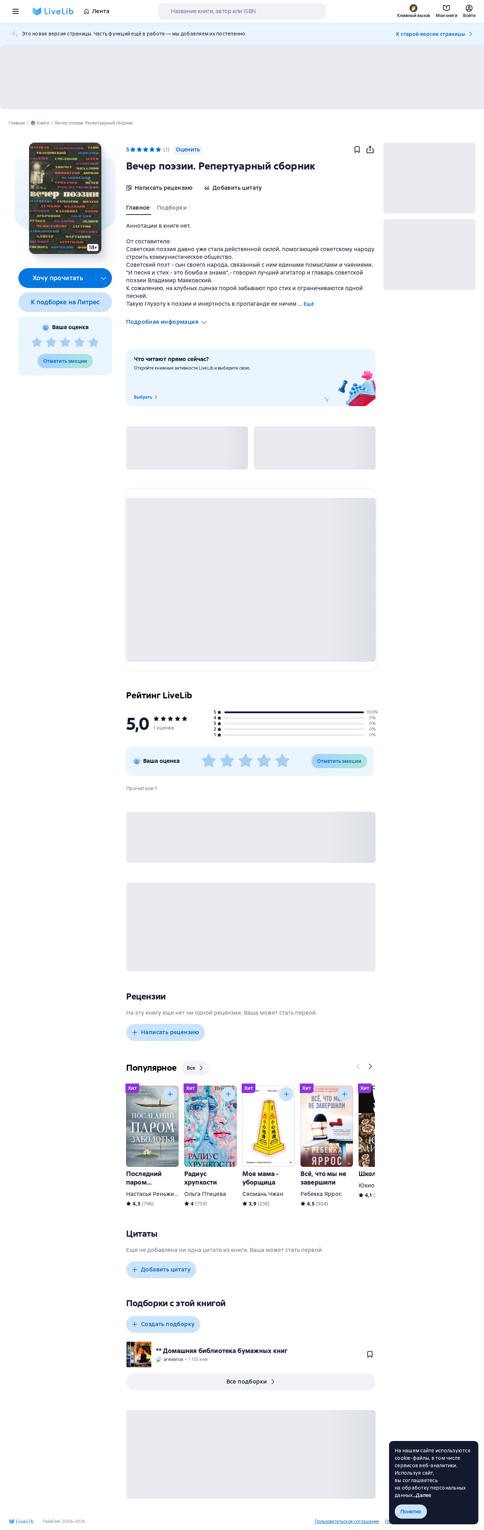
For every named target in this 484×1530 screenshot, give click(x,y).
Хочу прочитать (58, 278)
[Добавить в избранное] (357, 150)
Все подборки (246, 1381)
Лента (100, 11)
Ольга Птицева (205, 1194)
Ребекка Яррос (321, 1194)
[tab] (138, 209)
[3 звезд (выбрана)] (145, 150)
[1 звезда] (37, 342)
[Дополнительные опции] (104, 278)
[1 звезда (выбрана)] (133, 150)
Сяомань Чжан (262, 1194)
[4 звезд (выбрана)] (152, 150)
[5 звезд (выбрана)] (158, 150)
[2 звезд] (51, 342)
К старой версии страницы (430, 34)
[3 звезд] (65, 342)
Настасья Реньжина (153, 1194)
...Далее (422, 1495)
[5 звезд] (93, 342)
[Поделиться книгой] (370, 150)
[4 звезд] (79, 342)
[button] (65, 198)
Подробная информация (162, 322)
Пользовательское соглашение (347, 1521)
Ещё (309, 303)
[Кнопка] (358, 1066)
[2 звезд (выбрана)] (139, 150)
